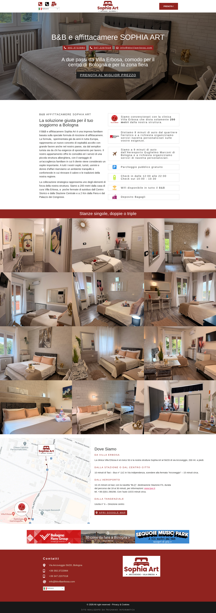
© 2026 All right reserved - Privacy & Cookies (108, 604)
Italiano (45, 9)
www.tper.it (149, 488)
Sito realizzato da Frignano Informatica (108, 610)
